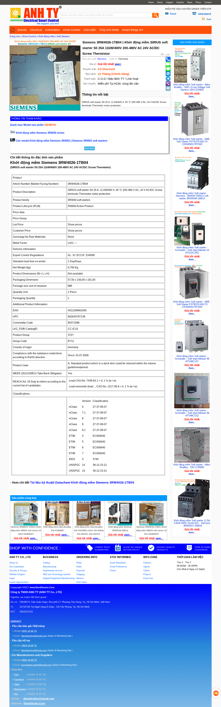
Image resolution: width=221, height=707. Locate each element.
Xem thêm (89, 148)
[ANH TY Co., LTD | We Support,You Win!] (12, 30)
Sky (16, 694)
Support (169, 2)
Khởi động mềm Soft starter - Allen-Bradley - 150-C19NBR (192, 466)
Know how (148, 578)
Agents (146, 566)
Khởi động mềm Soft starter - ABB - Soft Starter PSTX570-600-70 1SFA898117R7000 (192, 141)
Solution (180, 2)
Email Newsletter (118, 563)
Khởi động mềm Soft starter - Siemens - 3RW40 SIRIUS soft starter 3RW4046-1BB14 (192, 196)
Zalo (16, 674)
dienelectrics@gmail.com (34, 636)
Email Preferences (118, 566)
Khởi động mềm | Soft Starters (54, 36)
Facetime (19, 679)
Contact (208, 2)
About (160, 2)
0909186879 (204, 14)
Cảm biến (89, 29)
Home (151, 2)
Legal (11, 578)
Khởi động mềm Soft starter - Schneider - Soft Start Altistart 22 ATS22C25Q (192, 250)
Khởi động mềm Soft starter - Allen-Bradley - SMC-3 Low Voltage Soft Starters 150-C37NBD (192, 87)
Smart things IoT (132, 29)
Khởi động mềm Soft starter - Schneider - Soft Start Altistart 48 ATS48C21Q (192, 413)
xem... (118, 64)
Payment (80, 570)
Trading (46, 563)
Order (79, 566)
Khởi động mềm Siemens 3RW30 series (40, 132)
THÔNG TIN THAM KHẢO (26, 118)
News (189, 2)
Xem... (191, 96)
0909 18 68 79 (29, 631)
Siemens (101, 58)
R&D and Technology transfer (56, 574)
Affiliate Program (17, 574)
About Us (13, 563)
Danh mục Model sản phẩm (33, 125)
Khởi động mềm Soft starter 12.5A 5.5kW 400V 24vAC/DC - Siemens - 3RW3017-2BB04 (192, 523)
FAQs (79, 563)
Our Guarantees (16, 566)
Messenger (20, 689)
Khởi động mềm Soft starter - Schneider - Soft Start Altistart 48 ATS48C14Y (192, 359)
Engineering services (52, 570)
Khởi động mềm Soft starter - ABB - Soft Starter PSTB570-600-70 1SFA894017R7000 (192, 304)
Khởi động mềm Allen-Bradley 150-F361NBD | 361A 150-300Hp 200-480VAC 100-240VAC (89, 530)
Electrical (36, 29)
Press (198, 2)
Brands (22, 29)
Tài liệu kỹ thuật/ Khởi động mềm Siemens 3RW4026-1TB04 (82, 482)
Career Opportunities (19, 582)
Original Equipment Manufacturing (59, 578)
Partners (147, 563)
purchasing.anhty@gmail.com (36, 665)
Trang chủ (14, 36)
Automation (52, 29)
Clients (146, 570)
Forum (113, 570)
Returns (80, 578)
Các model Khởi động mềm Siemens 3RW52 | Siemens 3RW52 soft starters (61, 140)
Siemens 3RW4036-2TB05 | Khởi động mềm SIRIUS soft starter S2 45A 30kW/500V (151, 530)
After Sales (81, 582)
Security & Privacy (18, 570)
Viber (17, 684)
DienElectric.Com (34, 703)
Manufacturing (49, 566)
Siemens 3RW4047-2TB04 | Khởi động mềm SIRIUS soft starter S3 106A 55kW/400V (26, 530)
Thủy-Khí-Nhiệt (109, 29)
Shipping (80, 574)
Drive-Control (71, 29)
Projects (147, 574)
